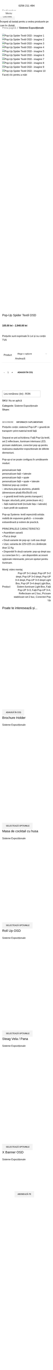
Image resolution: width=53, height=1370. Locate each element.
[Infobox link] (26, 8)
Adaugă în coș (25, 372)
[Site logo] (26, 24)
